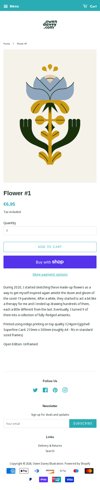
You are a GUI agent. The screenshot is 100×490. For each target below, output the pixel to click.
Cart (93, 6)
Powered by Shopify (77, 463)
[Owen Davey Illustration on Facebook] (45, 391)
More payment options (50, 274)
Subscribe (83, 423)
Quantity (9, 223)
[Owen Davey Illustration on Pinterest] (55, 391)
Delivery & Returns (50, 445)
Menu (14, 6)
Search (50, 451)
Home (6, 43)
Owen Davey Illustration (48, 463)
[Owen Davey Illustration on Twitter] (35, 391)
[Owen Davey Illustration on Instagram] (64, 391)
